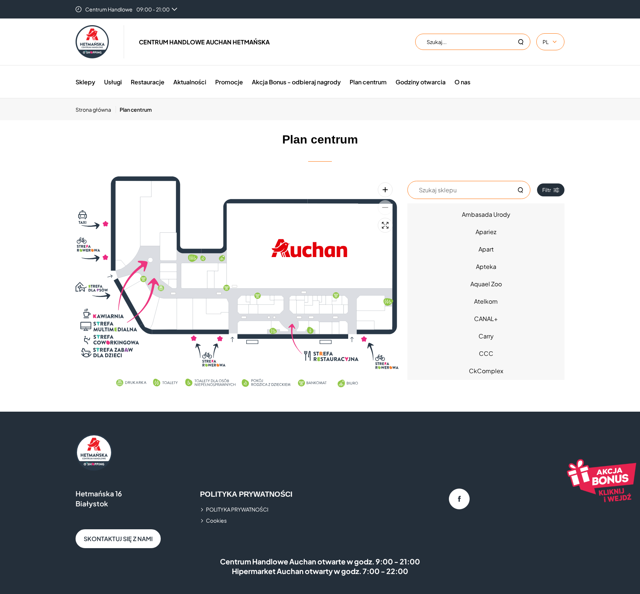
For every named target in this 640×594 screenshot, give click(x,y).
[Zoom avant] (385, 189)
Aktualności (189, 82)
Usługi (113, 82)
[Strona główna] (92, 41)
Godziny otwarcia (421, 82)
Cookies (216, 520)
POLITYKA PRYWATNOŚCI (237, 509)
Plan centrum (368, 82)
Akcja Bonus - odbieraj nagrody (296, 82)
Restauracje (147, 82)
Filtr (546, 189)
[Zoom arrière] (385, 207)
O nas (462, 82)
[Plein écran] (385, 225)
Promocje (229, 82)
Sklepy (85, 82)
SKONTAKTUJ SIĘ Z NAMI (118, 539)
